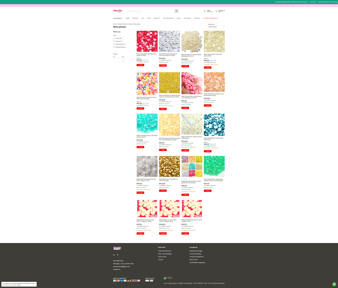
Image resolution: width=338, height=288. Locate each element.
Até (123, 57)
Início (114, 24)
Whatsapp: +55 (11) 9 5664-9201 (123, 263)
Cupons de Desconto (164, 251)
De (114, 57)
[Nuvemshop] (170, 283)
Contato (160, 259)
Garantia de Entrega (196, 251)
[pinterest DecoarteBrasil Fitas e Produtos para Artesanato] (117, 255)
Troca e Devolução (195, 254)
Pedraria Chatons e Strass (124, 24)
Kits (142, 18)
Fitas (149, 18)
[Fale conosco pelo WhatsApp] (334, 284)
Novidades (187, 18)
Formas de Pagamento (197, 256)
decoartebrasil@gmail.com (121, 266)
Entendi (19, 285)
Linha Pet (157, 18)
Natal (179, 18)
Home (127, 18)
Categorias (117, 18)
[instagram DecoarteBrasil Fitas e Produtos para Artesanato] (114, 255)
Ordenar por (211, 24)
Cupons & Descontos (210, 18)
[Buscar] (176, 11)
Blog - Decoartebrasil (164, 254)
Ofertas (197, 18)
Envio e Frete (194, 259)
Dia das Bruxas (168, 18)
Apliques (135, 18)
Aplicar (133, 60)
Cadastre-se (210, 11)
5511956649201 (118, 261)
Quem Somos (162, 256)
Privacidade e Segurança (197, 262)
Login (208, 10)
